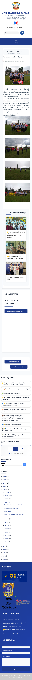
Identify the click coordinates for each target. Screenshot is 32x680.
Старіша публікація (18, 367)
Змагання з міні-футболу (11, 508)
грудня (7, 492)
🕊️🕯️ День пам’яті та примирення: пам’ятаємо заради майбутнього (15, 435)
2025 (4, 480)
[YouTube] (17, 22)
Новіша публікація (13, 361)
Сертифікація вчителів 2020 (11, 619)
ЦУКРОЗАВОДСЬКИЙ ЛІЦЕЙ (16, 13)
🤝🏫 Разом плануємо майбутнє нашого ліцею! (15, 257)
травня (7, 529)
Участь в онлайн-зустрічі (10, 634)
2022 (4, 489)
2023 (4, 486)
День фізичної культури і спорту (13, 514)
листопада (8, 495)
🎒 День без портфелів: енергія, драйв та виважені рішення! (14, 410)
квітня (7, 532)
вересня (7, 502)
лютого (7, 538)
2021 (4, 546)
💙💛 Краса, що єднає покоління (11, 424)
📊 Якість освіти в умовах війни (15, 278)
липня (7, 522)
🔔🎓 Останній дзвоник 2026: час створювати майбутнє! (15, 398)
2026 (4, 476)
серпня (7, 519)
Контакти (20, 27)
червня (7, 525)
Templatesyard (19, 677)
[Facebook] (14, 22)
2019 (4, 552)
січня (6, 542)
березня (7, 535)
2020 (4, 549)
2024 (4, 483)
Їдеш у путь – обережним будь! (13, 505)
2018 (4, 556)
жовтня (7, 499)
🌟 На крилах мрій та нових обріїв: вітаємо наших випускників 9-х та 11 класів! (16, 234)
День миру (7, 511)
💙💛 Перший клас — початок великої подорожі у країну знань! (13, 404)
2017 (4, 559)
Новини (18, 51)
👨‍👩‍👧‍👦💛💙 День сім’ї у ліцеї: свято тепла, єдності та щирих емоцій (15, 429)
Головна (10, 27)
